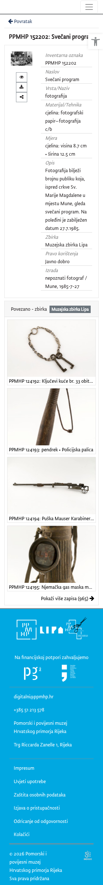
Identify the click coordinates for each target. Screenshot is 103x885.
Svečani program (62, 79)
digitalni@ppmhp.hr (34, 696)
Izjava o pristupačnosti (37, 807)
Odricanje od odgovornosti (41, 821)
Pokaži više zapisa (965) (64, 598)
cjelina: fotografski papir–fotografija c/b (64, 120)
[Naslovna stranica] (5, 7)
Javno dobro (57, 261)
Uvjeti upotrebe (30, 781)
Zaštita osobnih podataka (40, 794)
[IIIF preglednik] (21, 77)
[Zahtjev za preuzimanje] (21, 87)
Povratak (23, 21)
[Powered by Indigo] (88, 855)
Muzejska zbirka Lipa (66, 244)
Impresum (24, 768)
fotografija (56, 95)
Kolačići (21, 834)
